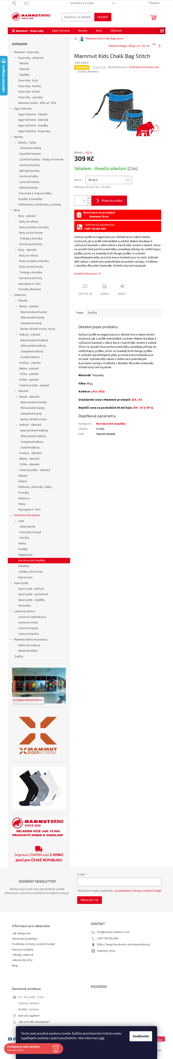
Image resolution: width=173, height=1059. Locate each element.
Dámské (24, 69)
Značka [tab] (92, 313)
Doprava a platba (82, 3)
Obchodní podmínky (24, 939)
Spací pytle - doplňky (31, 600)
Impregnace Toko (29, 284)
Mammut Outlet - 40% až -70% (37, 103)
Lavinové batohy (29, 165)
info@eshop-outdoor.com (113, 932)
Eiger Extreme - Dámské (33, 120)
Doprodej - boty (28, 80)
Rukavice (24, 498)
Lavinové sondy (28, 622)
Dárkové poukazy (29, 645)
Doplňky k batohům (30, 199)
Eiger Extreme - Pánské (32, 114)
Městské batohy (29, 171)
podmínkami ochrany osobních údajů (138, 891)
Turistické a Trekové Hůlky (35, 193)
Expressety (25, 577)
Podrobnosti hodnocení (144, 67)
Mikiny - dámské (29, 459)
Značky (18, 656)
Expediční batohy (30, 154)
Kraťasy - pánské (30, 363)
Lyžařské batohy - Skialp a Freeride (41, 159)
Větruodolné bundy (32, 317)
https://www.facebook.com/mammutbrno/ (124, 944)
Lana (21, 521)
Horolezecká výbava (27, 515)
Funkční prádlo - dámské (34, 470)
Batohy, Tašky (27, 143)
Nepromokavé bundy (33, 312)
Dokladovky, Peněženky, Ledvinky (39, 205)
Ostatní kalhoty (30, 357)
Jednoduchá (27, 527)
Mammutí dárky (28, 651)
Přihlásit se (90, 900)
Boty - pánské (27, 216)
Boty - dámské (27, 250)
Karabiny (23, 566)
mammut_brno (106, 951)
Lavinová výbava (24, 611)
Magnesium (25, 555)
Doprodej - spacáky (30, 97)
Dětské (22, 476)
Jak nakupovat (21, 933)
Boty (17, 210)
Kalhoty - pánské (29, 335)
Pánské (23, 63)
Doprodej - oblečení (30, 58)
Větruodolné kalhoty (33, 346)
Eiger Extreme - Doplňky (33, 125)
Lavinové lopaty (28, 628)
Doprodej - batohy (29, 86)
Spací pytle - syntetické (33, 594)
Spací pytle (21, 583)
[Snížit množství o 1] (89, 203)
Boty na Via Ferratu (31, 233)
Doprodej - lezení (29, 92)
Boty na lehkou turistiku (34, 227)
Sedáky (23, 549)
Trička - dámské (29, 464)
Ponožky (23, 493)
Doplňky (24, 75)
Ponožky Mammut (29, 289)
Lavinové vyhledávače (32, 617)
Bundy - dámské (29, 397)
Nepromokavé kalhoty (34, 340)
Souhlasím (141, 1036)
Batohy (18, 137)
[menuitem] (28, 30)
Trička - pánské (29, 374)
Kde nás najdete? (29, 1016)
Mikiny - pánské (29, 368)
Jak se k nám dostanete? (34, 1022)
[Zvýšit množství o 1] (89, 198)
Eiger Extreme (23, 109)
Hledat (103, 17)
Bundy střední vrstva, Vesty (37, 329)
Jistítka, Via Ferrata (30, 572)
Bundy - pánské (29, 306)
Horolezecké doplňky (31, 560)
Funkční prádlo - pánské (34, 385)
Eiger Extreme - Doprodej (34, 131)
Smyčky (24, 538)
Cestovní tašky (28, 176)
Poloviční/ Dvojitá (30, 532)
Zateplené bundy (31, 323)
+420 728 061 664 (107, 938)
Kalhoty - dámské (30, 425)
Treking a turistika (30, 238)
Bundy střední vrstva (33, 419)
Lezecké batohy (29, 182)
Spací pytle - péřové (31, 589)
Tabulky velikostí (22, 955)
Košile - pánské (29, 380)
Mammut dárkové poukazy (30, 640)
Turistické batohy (30, 148)
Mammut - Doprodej (26, 52)
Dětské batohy (28, 188)
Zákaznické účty (22, 960)
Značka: (88, 72)
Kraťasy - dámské (30, 453)
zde (101, 1038)
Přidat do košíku (112, 200)
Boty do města (28, 222)
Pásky (22, 504)
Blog (15, 966)
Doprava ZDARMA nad (39, 857)
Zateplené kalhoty (31, 351)
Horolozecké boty (30, 244)
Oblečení (20, 295)
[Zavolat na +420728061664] (18, 3)
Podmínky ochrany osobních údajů (33, 944)
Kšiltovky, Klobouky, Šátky (35, 487)
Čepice (22, 481)
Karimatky (24, 606)
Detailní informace (85, 274)
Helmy (22, 543)
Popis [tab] (80, 313)
